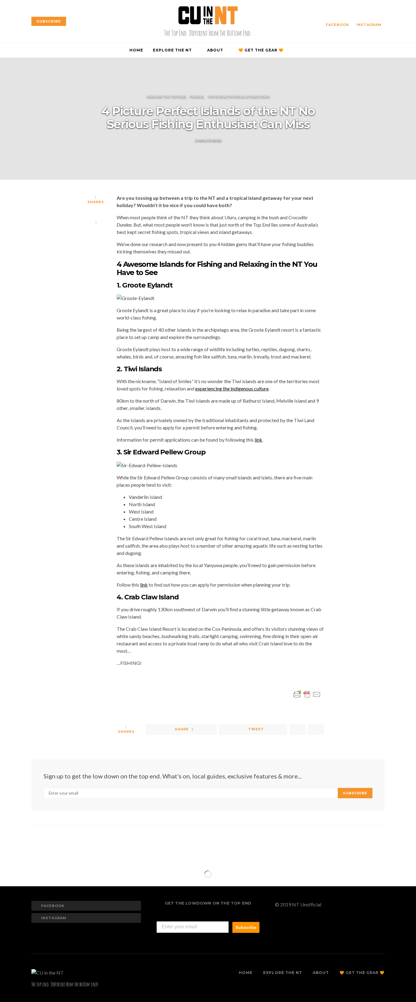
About (215, 50)
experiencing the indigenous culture (232, 388)
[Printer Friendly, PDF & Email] (307, 694)
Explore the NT (172, 50)
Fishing (197, 96)
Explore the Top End (166, 96)
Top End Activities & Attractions (239, 96)
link (258, 440)
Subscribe (245, 927)
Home (136, 50)
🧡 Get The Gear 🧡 (261, 50)
